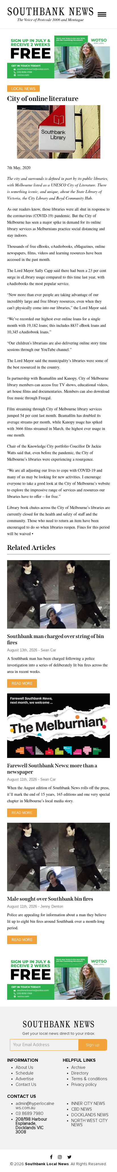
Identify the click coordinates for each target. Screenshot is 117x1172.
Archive (78, 1067)
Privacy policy (84, 1084)
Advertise (25, 1079)
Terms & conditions (89, 1079)
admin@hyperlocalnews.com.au (35, 1106)
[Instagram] (60, 1157)
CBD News (81, 1109)
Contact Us (26, 1084)
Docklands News (89, 1115)
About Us (24, 1067)
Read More (22, 683)
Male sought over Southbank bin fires (50, 899)
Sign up (92, 1045)
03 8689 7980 (29, 1113)
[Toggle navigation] (102, 15)
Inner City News (88, 1104)
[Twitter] (69, 1157)
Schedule (25, 1073)
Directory (79, 1073)
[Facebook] (51, 1157)
